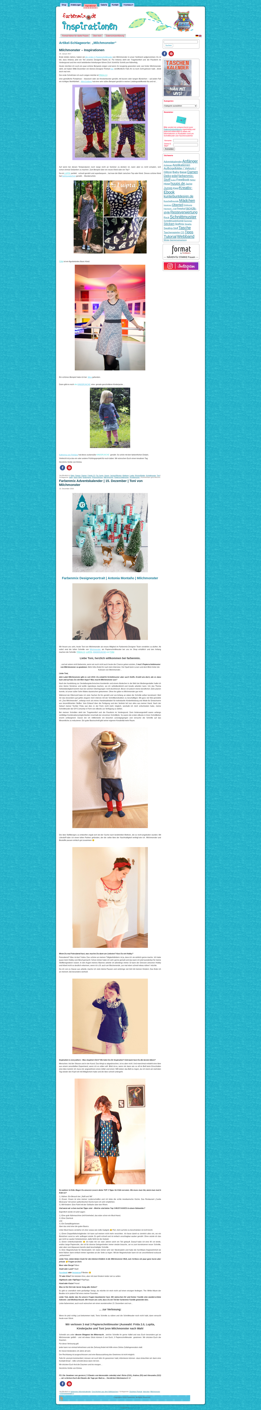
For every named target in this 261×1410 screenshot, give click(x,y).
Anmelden (169, 149)
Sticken (169, 223)
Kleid (176, 188)
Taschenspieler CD (174, 232)
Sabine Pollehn (135, 1407)
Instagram (76, 1273)
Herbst (192, 180)
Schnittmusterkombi (174, 220)
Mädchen (187, 200)
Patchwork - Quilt (170, 209)
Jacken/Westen (116, 475)
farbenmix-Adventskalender (81, 1391)
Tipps (189, 232)
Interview (146, 1391)
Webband (185, 236)
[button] (62, 467)
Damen (78, 475)
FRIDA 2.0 (103, 75)
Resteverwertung (183, 212)
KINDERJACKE (83, 384)
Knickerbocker (97, 477)
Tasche (185, 228)
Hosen (106, 475)
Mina (90, 377)
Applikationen (181, 165)
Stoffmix (179, 224)
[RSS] (61, 1398)
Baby (72, 475)
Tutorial (170, 236)
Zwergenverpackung (178, 240)
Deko (167, 175)
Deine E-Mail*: (167, 145)
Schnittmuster (151, 475)
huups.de (178, 183)
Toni (158, 475)
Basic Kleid (78, 477)
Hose (167, 183)
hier (112, 69)
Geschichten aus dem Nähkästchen (105, 1391)
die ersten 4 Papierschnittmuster (99, 57)
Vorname (168, 141)
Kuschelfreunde (171, 201)
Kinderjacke (87, 477)
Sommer (188, 221)
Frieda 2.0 (91, 475)
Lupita (132, 475)
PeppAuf (181, 208)
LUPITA (89, 652)
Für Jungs (99, 475)
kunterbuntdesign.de (178, 196)
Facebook (63, 1273)
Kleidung (125, 475)
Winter (166, 240)
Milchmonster (108, 477)
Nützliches (167, 205)
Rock (166, 217)
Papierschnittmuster (121, 477)
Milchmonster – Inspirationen (81, 50)
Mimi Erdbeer (86, 81)
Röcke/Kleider (140, 475)
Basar (183, 172)
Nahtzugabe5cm (69, 176)
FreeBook (182, 179)
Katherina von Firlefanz (68, 455)
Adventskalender (173, 161)
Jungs (168, 188)
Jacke (188, 183)
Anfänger (190, 161)
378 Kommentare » (67, 1393)
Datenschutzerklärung (173, 129)
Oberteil (177, 204)
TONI (112, 652)
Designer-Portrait (135, 1391)
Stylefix (188, 224)
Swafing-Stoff (171, 228)
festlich (173, 180)
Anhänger (168, 165)
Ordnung (188, 205)
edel (175, 175)
